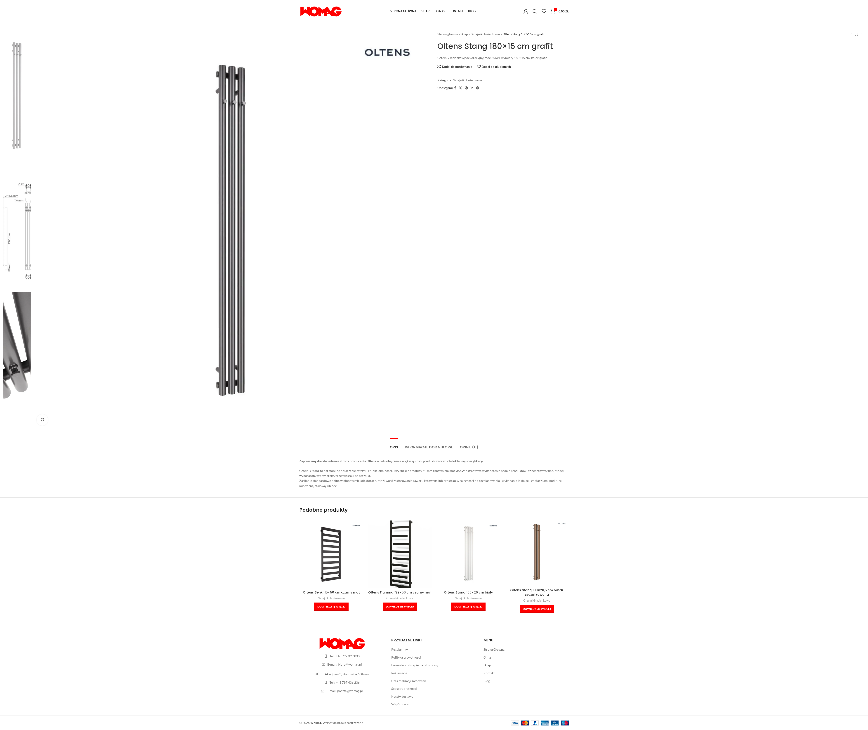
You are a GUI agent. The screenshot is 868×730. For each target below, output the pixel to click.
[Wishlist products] (543, 11)
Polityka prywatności (406, 657)
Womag (315, 723)
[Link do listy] (341, 656)
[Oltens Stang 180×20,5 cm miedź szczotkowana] (537, 552)
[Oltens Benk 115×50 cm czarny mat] (331, 554)
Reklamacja (399, 673)
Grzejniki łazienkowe (485, 34)
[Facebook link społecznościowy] (455, 88)
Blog (487, 681)
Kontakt (489, 673)
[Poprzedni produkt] (851, 34)
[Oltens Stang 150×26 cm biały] (468, 554)
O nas (487, 657)
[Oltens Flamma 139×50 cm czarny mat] (400, 554)
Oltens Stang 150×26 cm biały (468, 592)
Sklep (464, 34)
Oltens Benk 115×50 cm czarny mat (331, 592)
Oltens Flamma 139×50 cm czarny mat (400, 592)
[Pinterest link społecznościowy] (466, 88)
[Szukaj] (534, 11)
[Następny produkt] (862, 34)
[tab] (394, 445)
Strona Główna (494, 649)
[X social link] (460, 88)
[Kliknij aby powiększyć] (42, 420)
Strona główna (447, 34)
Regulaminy (399, 649)
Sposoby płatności (404, 688)
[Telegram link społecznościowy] (478, 88)
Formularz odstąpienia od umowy (414, 665)
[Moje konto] (525, 11)
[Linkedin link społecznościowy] (472, 88)
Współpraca (399, 704)
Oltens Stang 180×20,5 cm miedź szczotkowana (537, 592)
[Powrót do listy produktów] (856, 34)
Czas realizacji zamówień (408, 681)
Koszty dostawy (402, 696)
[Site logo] (320, 11)
